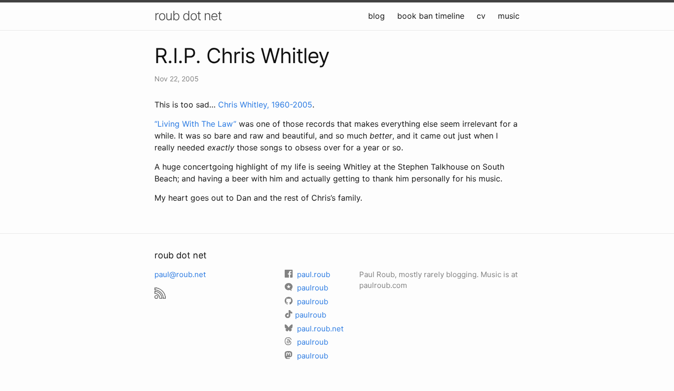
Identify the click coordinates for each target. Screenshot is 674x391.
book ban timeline (430, 16)
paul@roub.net (180, 274)
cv (481, 16)
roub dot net (188, 15)
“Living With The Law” (195, 124)
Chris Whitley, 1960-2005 (265, 104)
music (509, 16)
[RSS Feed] (160, 288)
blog (376, 16)
